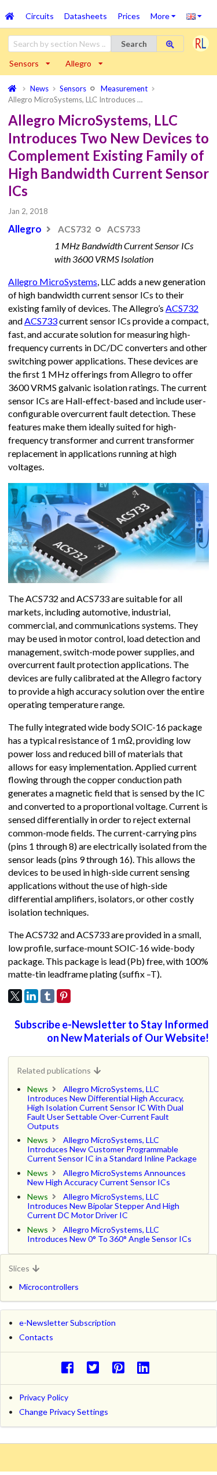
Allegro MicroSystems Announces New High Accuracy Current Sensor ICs (106, 1177)
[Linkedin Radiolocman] (146, 1367)
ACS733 (40, 320)
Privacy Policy (43, 1397)
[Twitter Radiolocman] (95, 1367)
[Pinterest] (64, 996)
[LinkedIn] (31, 996)
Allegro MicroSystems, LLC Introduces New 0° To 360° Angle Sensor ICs (109, 1234)
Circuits (39, 16)
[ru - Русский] (194, 15)
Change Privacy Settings (63, 1412)
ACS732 (181, 308)
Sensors (24, 63)
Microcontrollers (49, 1287)
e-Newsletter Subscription (67, 1323)
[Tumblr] (47, 996)
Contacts (36, 1337)
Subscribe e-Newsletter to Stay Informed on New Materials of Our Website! (111, 1031)
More (165, 12)
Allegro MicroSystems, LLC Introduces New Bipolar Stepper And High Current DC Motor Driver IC (103, 1206)
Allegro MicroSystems (52, 281)
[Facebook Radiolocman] (70, 1367)
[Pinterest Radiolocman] (121, 1367)
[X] (15, 996)
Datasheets (85, 16)
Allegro (78, 63)
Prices (128, 16)
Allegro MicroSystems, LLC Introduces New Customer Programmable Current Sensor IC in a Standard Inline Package (112, 1149)
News (37, 1089)
